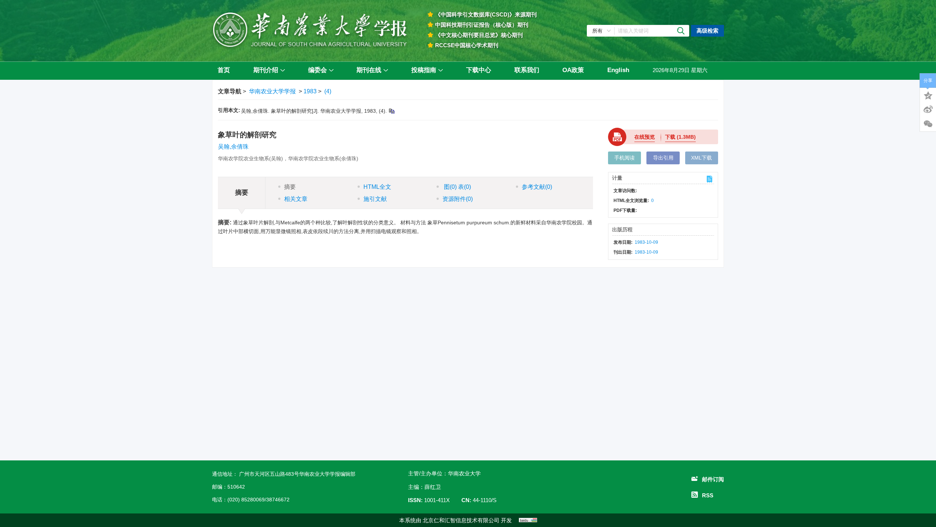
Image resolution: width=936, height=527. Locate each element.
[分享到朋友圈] (928, 124)
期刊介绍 (265, 70)
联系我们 (526, 70)
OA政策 (573, 70)
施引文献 (375, 199)
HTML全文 (377, 187)
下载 (680, 137)
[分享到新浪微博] (928, 109)
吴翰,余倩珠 (233, 146)
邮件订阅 (713, 479)
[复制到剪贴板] (391, 111)
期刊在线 (368, 70)
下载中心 (478, 70)
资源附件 (457, 199)
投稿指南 (423, 70)
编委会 (317, 70)
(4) (327, 91)
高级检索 (707, 30)
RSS (707, 495)
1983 (310, 91)
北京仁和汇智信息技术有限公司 (461, 520)
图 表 (456, 187)
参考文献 (537, 187)
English (618, 70)
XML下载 (701, 158)
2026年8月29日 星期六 (680, 70)
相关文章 (295, 199)
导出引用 (663, 158)
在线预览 (644, 137)
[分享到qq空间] (928, 95)
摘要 (290, 187)
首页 (224, 70)
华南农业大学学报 (272, 91)
